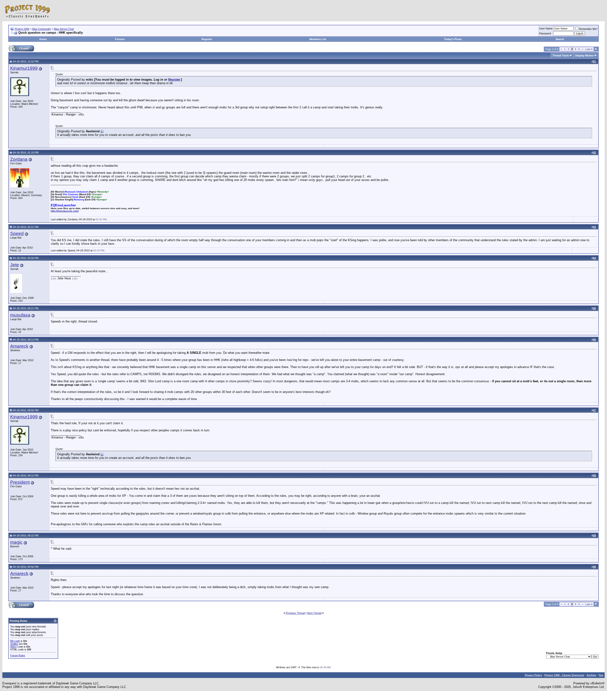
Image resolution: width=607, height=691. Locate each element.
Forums (120, 39)
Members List (317, 39)
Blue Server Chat (64, 29)
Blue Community (41, 29)
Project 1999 (22, 29)
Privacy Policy (533, 675)
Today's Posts (453, 39)
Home (43, 39)
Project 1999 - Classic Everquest (564, 675)
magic (16, 542)
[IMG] (13, 646)
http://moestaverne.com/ (65, 211)
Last (589, 49)
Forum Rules (17, 655)
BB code (15, 641)
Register (207, 39)
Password (545, 33)
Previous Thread (295, 613)
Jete (14, 264)
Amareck (19, 346)
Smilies (14, 643)
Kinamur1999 (24, 68)
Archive (591, 675)
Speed (17, 233)
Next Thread (314, 613)
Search (560, 39)
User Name (545, 28)
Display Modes (584, 55)
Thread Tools (560, 55)
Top (600, 675)
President (20, 482)
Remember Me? (588, 29)
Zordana (19, 159)
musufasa (20, 315)
